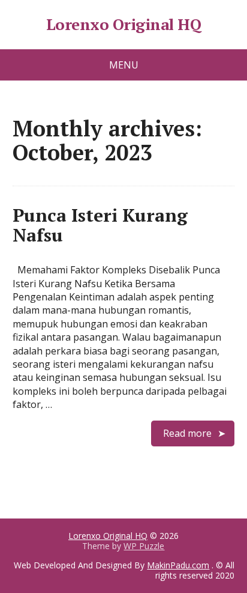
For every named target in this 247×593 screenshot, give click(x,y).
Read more (187, 433)
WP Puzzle (143, 546)
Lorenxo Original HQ (123, 24)
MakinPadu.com (178, 565)
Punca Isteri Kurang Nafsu (100, 225)
